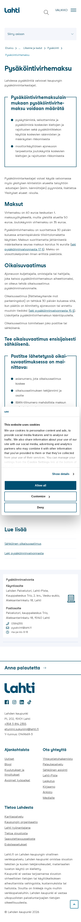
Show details (60, 473)
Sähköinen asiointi (55, 770)
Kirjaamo (49, 786)
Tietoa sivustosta (16, 833)
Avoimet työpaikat (17, 780)
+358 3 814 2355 (15, 724)
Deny (40, 507)
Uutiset (9, 759)
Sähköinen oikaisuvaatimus (23, 543)
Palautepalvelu (53, 764)
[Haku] (46, 12)
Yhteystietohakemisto (58, 759)
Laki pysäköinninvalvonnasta (24, 553)
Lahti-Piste (50, 775)
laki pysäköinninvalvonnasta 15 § (51, 310)
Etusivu (9, 48)
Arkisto (47, 792)
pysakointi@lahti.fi (21, 627)
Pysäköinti (53, 48)
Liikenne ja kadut (32, 48)
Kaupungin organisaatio (21, 822)
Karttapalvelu (14, 816)
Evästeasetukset (16, 844)
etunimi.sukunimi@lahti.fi (22, 729)
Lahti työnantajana (18, 827)
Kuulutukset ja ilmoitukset (14, 772)
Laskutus (49, 781)
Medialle (49, 798)
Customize (38, 496)
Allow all (40, 485)
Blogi (8, 764)
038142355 (17, 623)
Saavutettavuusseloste (20, 839)
